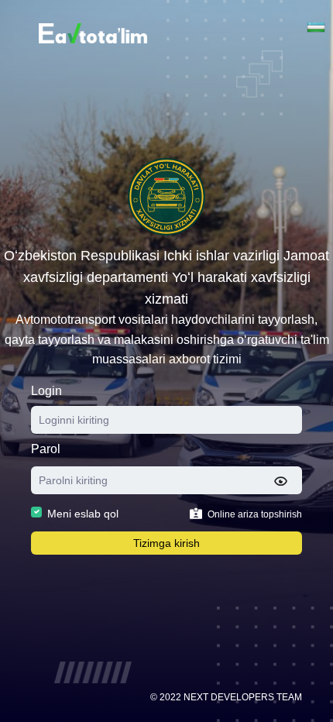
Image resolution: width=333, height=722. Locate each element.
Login (46, 390)
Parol (45, 449)
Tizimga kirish (166, 543)
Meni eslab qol (82, 513)
